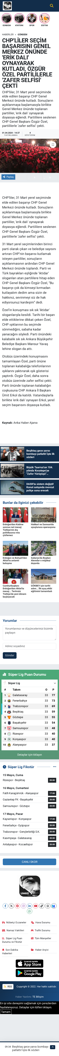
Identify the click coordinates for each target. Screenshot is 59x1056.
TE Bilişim (38, 996)
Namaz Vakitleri (15, 930)
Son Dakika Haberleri (10, 951)
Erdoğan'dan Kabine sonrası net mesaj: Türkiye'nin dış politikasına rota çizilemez (13, 529)
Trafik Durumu (42, 930)
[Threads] (47, 906)
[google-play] (29, 973)
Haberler (8, 34)
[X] (11, 906)
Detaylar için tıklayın (29, 754)
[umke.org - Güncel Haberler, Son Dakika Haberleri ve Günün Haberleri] (7, 5)
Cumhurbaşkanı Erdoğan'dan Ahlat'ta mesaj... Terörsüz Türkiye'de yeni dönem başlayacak (14, 591)
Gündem (22, 34)
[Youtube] (35, 906)
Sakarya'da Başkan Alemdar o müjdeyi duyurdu (41, 561)
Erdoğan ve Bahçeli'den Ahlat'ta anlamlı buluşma (15, 561)
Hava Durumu (42, 922)
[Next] (54, 906)
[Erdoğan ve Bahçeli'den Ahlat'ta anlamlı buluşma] (15, 548)
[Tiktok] (41, 906)
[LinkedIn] (29, 906)
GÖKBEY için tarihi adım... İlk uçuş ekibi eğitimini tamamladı (41, 588)
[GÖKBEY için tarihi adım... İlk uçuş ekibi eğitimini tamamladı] (43, 576)
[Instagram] (23, 906)
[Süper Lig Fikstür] (54, 766)
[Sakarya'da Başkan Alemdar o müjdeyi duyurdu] (43, 548)
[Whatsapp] (29, 911)
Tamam (5, 1011)
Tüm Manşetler (43, 938)
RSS (9, 986)
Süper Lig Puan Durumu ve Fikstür (12, 940)
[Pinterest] (17, 906)
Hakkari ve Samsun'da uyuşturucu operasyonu (43, 525)
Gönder (9, 655)
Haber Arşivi (42, 949)
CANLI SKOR (29, 861)
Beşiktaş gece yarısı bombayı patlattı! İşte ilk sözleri (30, 1048)
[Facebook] (5, 906)
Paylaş (10, 176)
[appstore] (29, 964)
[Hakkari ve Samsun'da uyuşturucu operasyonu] (43, 514)
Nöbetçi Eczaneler (16, 922)
